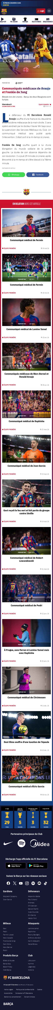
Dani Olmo (7, 944)
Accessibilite (8, 993)
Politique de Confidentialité (25, 989)
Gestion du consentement (12, 997)
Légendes (31, 967)
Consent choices (29, 997)
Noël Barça (7, 970)
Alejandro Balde (34, 896)
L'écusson (32, 960)
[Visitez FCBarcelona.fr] (4, 11)
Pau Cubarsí (32, 899)
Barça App (7, 964)
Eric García (32, 915)
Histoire (31, 970)
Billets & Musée (8, 960)
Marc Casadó (8, 938)
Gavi (4, 928)
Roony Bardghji (34, 935)
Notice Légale (8, 989)
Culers (40, 10)
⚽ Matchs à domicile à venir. (12, 4)
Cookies (39, 989)
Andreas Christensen (32, 904)
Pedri (5, 931)
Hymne (31, 964)
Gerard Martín (33, 909)
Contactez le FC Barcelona (24, 993)
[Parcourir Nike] (8, 843)
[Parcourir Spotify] (21, 843)
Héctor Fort (32, 918)
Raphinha (31, 931)
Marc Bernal (7, 947)
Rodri (5, 950)
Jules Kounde (33, 912)
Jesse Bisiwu (33, 944)
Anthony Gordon (34, 938)
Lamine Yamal (33, 928)
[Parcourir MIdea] (39, 843)
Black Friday (7, 967)
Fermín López (8, 935)
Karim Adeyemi (34, 941)
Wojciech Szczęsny (10, 896)
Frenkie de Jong (9, 941)
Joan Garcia (7, 899)
